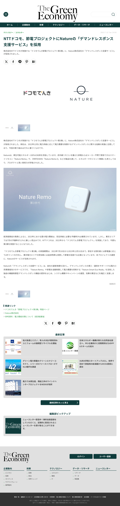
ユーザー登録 (105, 456)
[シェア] (13, 62)
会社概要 (86, 497)
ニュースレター (106, 25)
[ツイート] (6, 62)
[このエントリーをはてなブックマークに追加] (33, 62)
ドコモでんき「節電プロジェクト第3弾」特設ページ (27, 309)
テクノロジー (59, 25)
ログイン (81, 456)
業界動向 (8, 485)
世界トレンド (33, 479)
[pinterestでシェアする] (27, 62)
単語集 (77, 479)
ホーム (10, 25)
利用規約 (52, 497)
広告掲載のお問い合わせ (41, 497)
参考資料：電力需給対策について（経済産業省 (25, 316)
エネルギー (55, 473)
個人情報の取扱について (63, 497)
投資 (6, 476)
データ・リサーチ (82, 25)
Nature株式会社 (12, 313)
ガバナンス (9, 479)
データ (77, 476)
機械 (53, 476)
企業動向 (26, 25)
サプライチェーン (11, 482)
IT (52, 479)
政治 (30, 476)
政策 (41, 25)
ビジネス (8, 473)
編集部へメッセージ (26, 497)
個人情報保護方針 (77, 497)
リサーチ (78, 473)
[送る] (20, 62)
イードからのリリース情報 (98, 497)
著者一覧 (16, 497)
